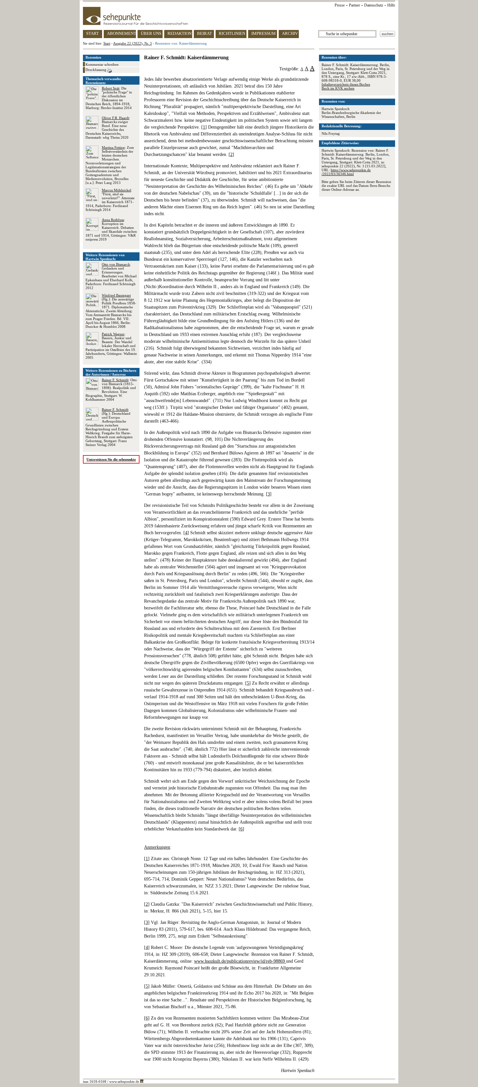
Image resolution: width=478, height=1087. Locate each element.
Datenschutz (373, 5)
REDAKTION (179, 33)
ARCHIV (290, 33)
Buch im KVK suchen (338, 88)
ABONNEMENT (121, 33)
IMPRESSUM (263, 33)
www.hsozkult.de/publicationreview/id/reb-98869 (240, 961)
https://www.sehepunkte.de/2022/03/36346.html (346, 172)
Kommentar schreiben (102, 64)
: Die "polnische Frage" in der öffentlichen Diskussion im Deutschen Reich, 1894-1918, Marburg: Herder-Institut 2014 (109, 98)
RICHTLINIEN (232, 33)
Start (106, 43)
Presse (340, 5)
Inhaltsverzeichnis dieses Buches (346, 84)
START (92, 33)
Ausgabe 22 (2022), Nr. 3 (132, 43)
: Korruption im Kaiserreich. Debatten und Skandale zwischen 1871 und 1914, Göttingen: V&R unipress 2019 (111, 229)
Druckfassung (96, 70)
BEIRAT (204, 33)
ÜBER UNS (151, 33)
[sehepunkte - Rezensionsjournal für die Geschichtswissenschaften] (239, 16)
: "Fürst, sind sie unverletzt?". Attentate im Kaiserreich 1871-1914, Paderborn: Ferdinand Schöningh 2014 (110, 200)
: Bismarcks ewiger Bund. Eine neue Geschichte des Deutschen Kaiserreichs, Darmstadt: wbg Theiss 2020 (108, 127)
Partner (354, 5)
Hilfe (391, 5)
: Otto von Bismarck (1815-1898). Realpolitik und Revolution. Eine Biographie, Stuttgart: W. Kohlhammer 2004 (111, 389)
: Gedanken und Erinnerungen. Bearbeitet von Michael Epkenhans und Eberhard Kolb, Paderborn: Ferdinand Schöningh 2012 (111, 276)
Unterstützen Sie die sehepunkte (111, 459)
